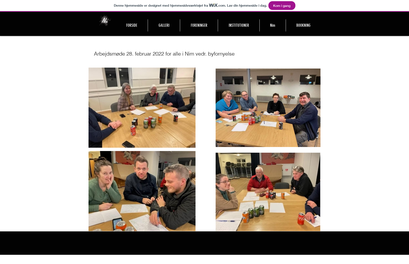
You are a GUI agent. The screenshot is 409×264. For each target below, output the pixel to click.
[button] (199, 25)
